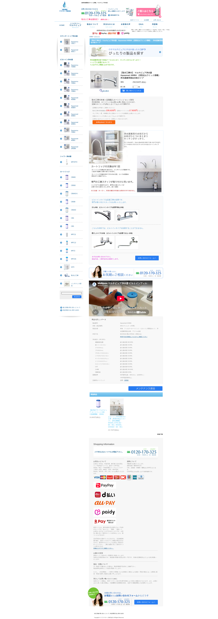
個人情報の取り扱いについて (71, 307)
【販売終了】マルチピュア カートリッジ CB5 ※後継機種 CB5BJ (98, 412)
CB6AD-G (74, 193)
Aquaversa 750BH (74, 74)
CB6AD (73, 210)
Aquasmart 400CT (74, 50)
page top (160, 434)
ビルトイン (97, 36)
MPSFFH (74, 162)
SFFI (72, 267)
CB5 (72, 226)
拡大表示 (106, 91)
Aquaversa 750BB (74, 66)
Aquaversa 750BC (74, 131)
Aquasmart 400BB (74, 98)
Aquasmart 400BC (74, 139)
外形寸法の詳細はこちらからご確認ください (133, 337)
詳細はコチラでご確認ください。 (103, 548)
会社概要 (146, 20)
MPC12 (73, 242)
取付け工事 (74, 275)
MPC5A (73, 259)
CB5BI (73, 202)
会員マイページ (134, 20)
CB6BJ (73, 177)
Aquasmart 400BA (74, 115)
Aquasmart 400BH (74, 107)
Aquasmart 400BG (74, 123)
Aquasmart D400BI (74, 147)
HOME (91, 36)
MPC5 (73, 251)
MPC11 (73, 234)
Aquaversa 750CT (74, 42)
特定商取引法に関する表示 (71, 310)
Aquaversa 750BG (74, 90)
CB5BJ (73, 185)
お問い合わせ (157, 20)
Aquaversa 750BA (74, 82)
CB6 (72, 218)
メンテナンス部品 (76, 284)
